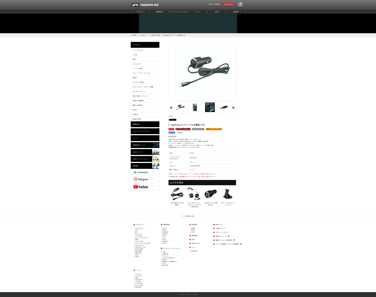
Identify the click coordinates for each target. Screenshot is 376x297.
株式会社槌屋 (194, 250)
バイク (163, 237)
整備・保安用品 (138, 250)
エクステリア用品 (139, 241)
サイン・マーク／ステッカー (141, 237)
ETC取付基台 (165, 253)
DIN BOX (164, 259)
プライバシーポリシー (222, 232)
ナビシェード (165, 255)
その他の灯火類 (138, 279)
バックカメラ (138, 273)
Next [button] (233, 108)
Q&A (193, 239)
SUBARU (164, 229)
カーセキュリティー (139, 245)
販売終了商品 (156, 35)
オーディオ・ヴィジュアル (178, 12)
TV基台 (164, 251)
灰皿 (136, 231)
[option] (202, 71)
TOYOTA (164, 228)
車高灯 (136, 277)
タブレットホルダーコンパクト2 (228, 204)
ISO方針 (193, 231)
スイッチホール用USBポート (168, 257)
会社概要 (193, 228)
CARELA (137, 256)
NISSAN (164, 239)
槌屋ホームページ (222, 236)
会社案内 (236, 12)
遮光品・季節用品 (139, 248)
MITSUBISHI (165, 241)
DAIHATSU (164, 233)
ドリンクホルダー (139, 228)
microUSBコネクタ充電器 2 (176, 204)
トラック (197, 12)
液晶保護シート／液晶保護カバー (169, 261)
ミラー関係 (137, 281)
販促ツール (219, 224)
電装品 (136, 239)
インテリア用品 (138, 235)
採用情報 (217, 4)
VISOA (217, 12)
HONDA (164, 243)
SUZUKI (164, 235)
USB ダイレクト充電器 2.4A (210, 204)
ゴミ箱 (136, 229)
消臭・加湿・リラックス (140, 246)
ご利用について (220, 228)
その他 (163, 263)
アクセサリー (140, 12)
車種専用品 (159, 12)
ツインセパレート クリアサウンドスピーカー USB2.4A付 (194, 205)
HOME (211, 4)
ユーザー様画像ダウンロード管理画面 (228, 244)
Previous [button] (171, 108)
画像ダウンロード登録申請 (224, 240)
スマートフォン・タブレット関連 (142, 243)
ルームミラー (138, 233)
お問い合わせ (228, 4)
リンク (194, 247)
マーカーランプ (138, 275)
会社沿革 (193, 229)
